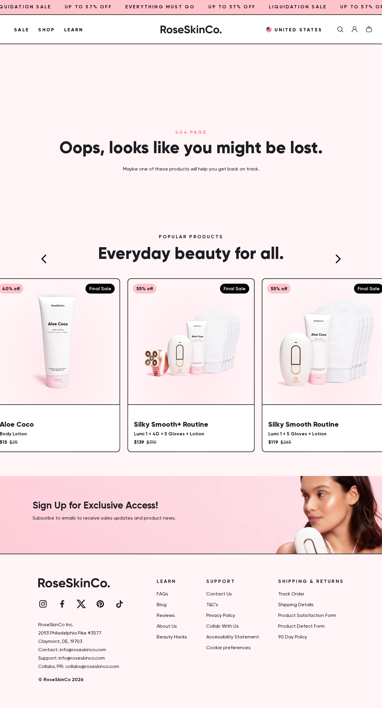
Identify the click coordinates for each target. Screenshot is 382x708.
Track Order (291, 594)
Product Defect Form (301, 626)
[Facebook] (62, 604)
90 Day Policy (292, 637)
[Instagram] (43, 604)
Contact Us (219, 594)
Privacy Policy (220, 615)
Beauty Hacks (172, 637)
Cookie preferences (228, 648)
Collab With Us (222, 626)
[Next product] (338, 259)
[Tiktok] (119, 604)
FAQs (162, 594)
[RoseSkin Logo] (191, 29)
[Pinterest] (100, 604)
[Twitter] (81, 604)
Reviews (166, 615)
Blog (162, 605)
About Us (167, 626)
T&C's (212, 605)
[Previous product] (44, 259)
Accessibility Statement (232, 637)
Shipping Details (296, 605)
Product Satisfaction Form (307, 615)
